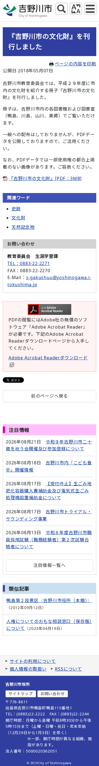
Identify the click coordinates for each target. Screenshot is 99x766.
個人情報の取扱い (28, 669)
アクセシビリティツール (76, 9)
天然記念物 (23, 227)
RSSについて (68, 669)
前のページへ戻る (49, 396)
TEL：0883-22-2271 (28, 263)
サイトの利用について (33, 661)
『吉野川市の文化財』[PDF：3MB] (45, 178)
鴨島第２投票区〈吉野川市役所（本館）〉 (49, 600)
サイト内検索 (62, 9)
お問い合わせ (52, 693)
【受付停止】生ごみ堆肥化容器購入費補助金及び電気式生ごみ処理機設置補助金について (49, 491)
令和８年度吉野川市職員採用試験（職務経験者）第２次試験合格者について (49, 540)
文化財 (18, 218)
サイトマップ (21, 693)
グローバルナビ (90, 9)
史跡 (16, 209)
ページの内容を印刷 (75, 64)
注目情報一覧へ (49, 565)
